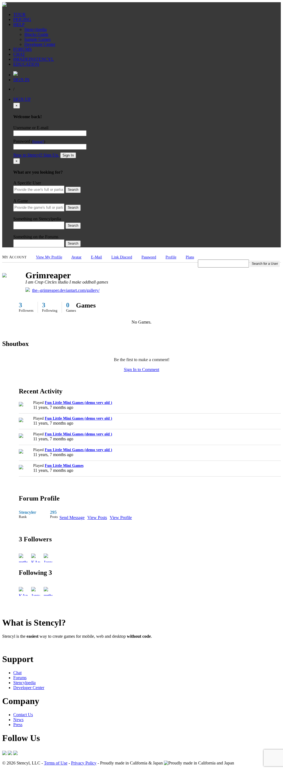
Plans (190, 257)
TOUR (19, 14)
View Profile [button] (121, 517)
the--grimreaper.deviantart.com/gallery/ (65, 290)
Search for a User (265, 264)
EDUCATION (26, 64)
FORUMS (22, 49)
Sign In (68, 155)
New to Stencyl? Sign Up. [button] (36, 155)
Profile (171, 257)
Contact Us (23, 714)
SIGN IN (21, 79)
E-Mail (96, 257)
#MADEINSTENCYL (33, 59)
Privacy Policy (83, 763)
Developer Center (39, 44)
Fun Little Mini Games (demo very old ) (78, 403)
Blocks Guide (36, 34)
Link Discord (121, 257)
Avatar (76, 257)
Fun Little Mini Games (64, 466)
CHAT (19, 54)
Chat (17, 672)
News (18, 719)
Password (149, 257)
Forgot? (38, 142)
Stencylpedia (35, 29)
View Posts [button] (97, 517)
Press (17, 724)
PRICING (22, 19)
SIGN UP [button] (22, 99)
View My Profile (49, 257)
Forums (20, 677)
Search (73, 190)
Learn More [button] (12, 645)
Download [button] (33, 645)
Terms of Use (55, 763)
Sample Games (37, 39)
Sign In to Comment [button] (141, 369)
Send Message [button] (72, 517)
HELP (19, 24)
